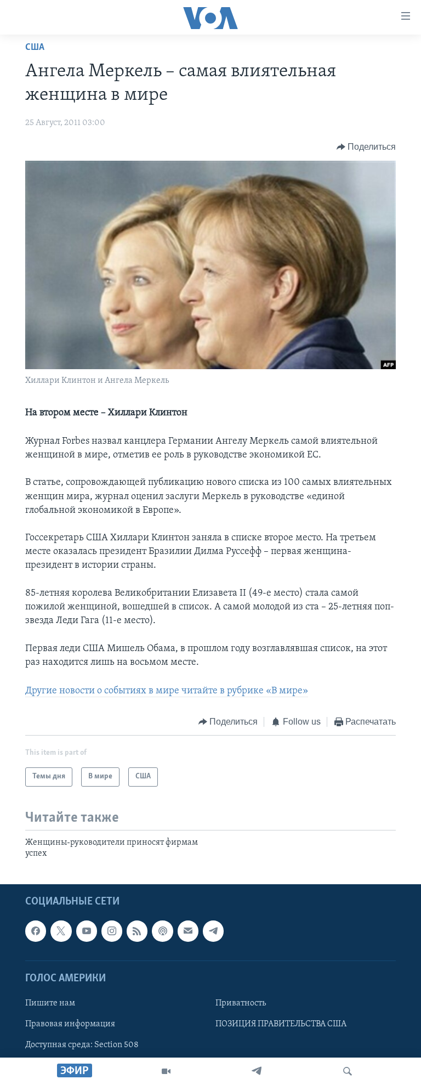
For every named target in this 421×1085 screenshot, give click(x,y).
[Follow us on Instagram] (111, 931)
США (34, 48)
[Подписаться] (188, 931)
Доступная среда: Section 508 (82, 1045)
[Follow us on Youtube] (86, 931)
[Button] (366, 147)
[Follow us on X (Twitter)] (60, 931)
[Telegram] (257, 1071)
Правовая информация (70, 1024)
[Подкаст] (162, 931)
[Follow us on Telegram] (213, 931)
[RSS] (137, 931)
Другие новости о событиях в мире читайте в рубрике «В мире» (166, 691)
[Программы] (166, 1071)
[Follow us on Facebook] (35, 931)
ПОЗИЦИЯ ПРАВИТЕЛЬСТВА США (280, 1024)
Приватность (240, 1003)
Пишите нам (50, 1003)
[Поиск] (347, 1071)
